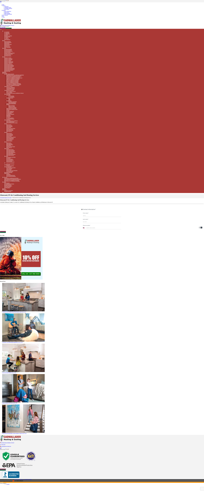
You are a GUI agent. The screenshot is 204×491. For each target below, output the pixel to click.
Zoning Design (8, 169)
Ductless (3, 56)
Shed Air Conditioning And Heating (12, 81)
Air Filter (7, 110)
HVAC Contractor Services (11, 91)
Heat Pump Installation (8, 49)
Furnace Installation (9, 135)
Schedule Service (3, 28)
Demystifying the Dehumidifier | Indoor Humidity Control (14, 433)
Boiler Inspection (9, 143)
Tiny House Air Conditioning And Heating (13, 83)
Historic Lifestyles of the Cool (9, 403)
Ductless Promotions (7, 184)
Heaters (5, 123)
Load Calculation (9, 168)
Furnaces (5, 132)
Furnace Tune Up (9, 139)
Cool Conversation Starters (9, 372)
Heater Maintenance (9, 129)
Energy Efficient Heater (10, 121)
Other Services (4, 73)
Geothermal (4, 72)
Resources (4, 10)
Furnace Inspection (9, 134)
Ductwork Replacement (10, 161)
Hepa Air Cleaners (11, 105)
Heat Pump (4, 48)
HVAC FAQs (6, 12)
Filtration (7, 104)
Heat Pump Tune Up (7, 55)
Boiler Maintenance (9, 144)
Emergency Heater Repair (10, 128)
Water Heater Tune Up (10, 155)
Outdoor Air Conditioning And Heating (13, 78)
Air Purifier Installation (10, 114)
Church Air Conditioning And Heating (12, 85)
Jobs (3, 192)
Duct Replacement (9, 159)
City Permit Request (9, 171)
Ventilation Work (7, 164)
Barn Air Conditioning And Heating (12, 80)
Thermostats (8, 174)
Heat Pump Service (7, 54)
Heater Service (8, 124)
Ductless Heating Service (8, 64)
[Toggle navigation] (0, 29)
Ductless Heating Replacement (9, 68)
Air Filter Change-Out (10, 111)
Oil (4, 162)
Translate (7, 484)
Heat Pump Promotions (8, 185)
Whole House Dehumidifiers (11, 103)
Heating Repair (6, 43)
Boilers (5, 141)
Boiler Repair (8, 145)
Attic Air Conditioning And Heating (12, 82)
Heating (3, 40)
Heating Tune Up (7, 46)
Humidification (8, 100)
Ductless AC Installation (8, 58)
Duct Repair (8, 158)
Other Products (6, 173)
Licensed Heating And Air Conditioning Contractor (15, 93)
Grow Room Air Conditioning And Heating (13, 84)
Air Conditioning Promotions (9, 183)
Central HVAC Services (8, 86)
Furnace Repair (9, 136)
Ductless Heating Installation (9, 65)
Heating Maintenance (7, 42)
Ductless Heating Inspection (9, 66)
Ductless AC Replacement (8, 61)
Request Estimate (9, 28)
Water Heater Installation (10, 150)
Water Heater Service (9, 149)
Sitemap (16, 479)
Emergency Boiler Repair (10, 146)
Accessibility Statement (8, 8)
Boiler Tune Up (9, 147)
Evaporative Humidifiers (12, 101)
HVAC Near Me (5, 15)
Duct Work (6, 156)
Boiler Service (8, 142)
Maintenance (4, 189)
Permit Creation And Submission (11, 170)
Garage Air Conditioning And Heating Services (14, 77)
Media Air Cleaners (11, 106)
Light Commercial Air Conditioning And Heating (12, 179)
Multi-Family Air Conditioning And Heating (11, 180)
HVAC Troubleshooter (8, 14)
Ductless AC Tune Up (8, 63)
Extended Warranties (7, 191)
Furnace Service (9, 133)
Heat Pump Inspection (8, 50)
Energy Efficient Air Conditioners (12, 120)
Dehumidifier (8, 116)
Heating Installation (7, 41)
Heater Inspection (9, 125)
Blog (3, 16)
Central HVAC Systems (10, 89)
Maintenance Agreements (8, 190)
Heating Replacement (7, 44)
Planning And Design (7, 166)
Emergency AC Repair (8, 35)
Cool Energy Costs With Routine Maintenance (12, 342)
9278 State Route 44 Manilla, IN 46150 (7, 25)
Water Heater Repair (9, 153)
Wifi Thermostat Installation (11, 176)
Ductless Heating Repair (8, 67)
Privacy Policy (6, 9)
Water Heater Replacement (10, 154)
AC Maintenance (7, 33)
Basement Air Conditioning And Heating (13, 76)
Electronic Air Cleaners (12, 107)
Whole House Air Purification (11, 108)
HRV (9, 99)
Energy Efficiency (7, 119)
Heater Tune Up (9, 131)
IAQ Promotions (7, 187)
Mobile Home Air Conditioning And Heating (13, 75)
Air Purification (9, 113)
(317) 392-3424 (2, 27)
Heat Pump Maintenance (8, 51)
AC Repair (6, 34)
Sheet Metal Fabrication (8, 172)
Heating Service (7, 45)
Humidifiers (8, 115)
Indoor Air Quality (7, 94)
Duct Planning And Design (10, 157)
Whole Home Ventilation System (11, 109)
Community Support (7, 7)
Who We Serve (4, 177)
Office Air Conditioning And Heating (12, 79)
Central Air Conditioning (10, 87)
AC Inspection (6, 32)
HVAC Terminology (7, 11)
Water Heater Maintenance (10, 152)
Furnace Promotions (7, 186)
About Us (3, 5)
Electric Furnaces (9, 140)
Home (3, 4)
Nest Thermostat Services (10, 175)
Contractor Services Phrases (9, 90)
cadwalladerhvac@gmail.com (6, 446)
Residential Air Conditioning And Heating (11, 178)
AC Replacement (7, 36)
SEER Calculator (7, 13)
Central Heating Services (10, 88)
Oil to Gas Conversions (10, 163)
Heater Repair (8, 127)
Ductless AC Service (7, 57)
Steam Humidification (12, 102)
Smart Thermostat (7, 39)
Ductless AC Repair (7, 60)
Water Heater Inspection (10, 151)
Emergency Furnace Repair (11, 137)
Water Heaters (6, 148)
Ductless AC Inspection (8, 59)
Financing (3, 188)
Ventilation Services (9, 97)
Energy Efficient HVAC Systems (11, 122)
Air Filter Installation (9, 112)
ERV (9, 98)
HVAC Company (9, 92)
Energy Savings (7, 182)
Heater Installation (9, 126)
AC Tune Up (6, 38)
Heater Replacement (9, 130)
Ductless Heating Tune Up (8, 70)
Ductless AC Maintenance (8, 62)
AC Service (6, 37)
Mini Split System (7, 71)
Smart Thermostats (7, 47)
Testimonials (6, 6)
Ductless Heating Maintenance (9, 69)
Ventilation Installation (10, 165)
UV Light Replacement (10, 118)
